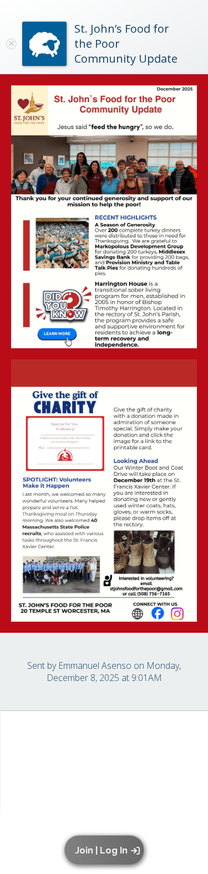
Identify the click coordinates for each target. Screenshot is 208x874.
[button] (106, 850)
